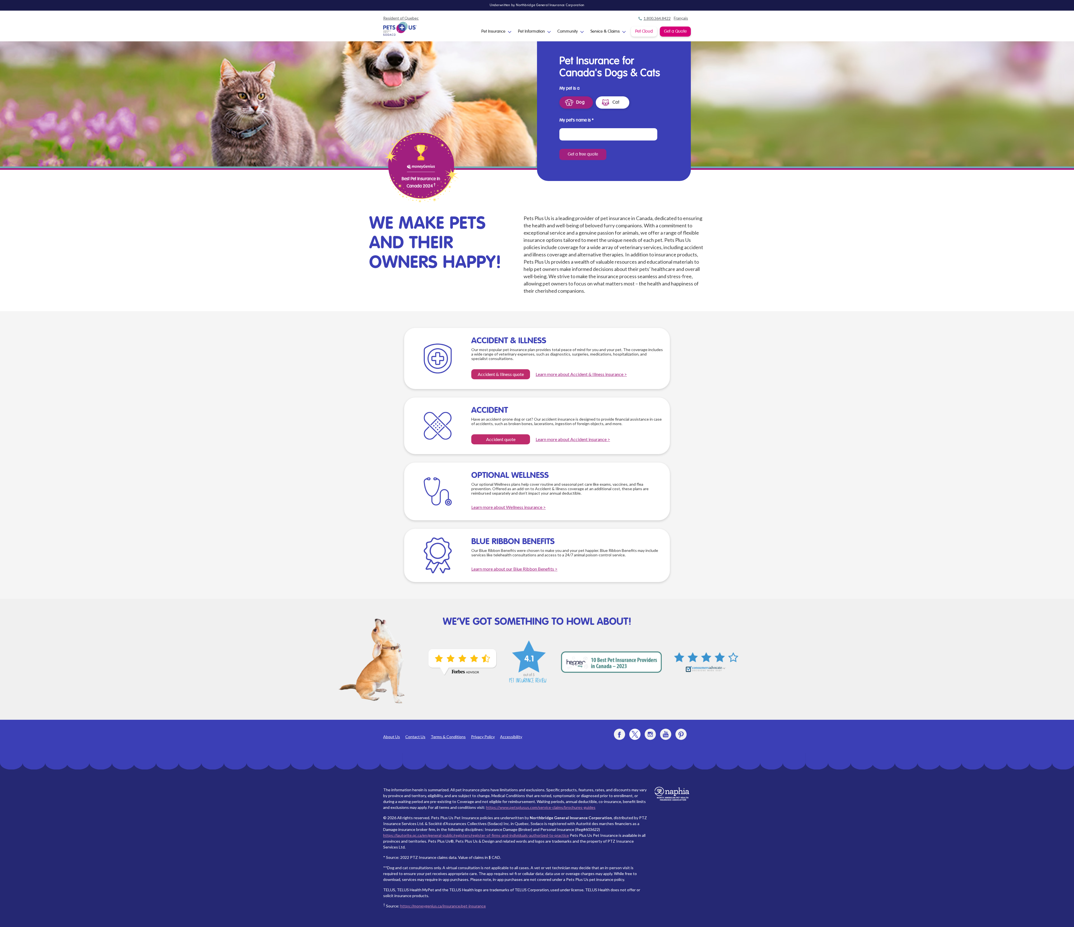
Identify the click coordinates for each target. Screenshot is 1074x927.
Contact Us (415, 736)
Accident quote (500, 439)
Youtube (665, 734)
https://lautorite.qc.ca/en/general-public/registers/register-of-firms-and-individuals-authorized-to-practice (476, 835)
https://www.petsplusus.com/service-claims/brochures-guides (540, 807)
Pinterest (681, 734)
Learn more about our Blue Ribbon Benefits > (514, 568)
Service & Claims (605, 31)
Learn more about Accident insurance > (573, 439)
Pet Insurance (493, 31)
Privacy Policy (483, 736)
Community (567, 31)
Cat (616, 102)
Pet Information (531, 31)
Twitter (634, 734)
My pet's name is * (576, 120)
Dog (580, 102)
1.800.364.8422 (657, 18)
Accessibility (511, 736)
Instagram (650, 734)
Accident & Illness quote (501, 374)
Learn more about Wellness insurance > (508, 507)
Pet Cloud (644, 31)
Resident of (401, 18)
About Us (391, 736)
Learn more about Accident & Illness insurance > (581, 374)
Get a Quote (675, 31)
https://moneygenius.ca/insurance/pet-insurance (443, 906)
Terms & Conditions (448, 736)
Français (681, 18)
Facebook (619, 734)
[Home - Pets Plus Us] (400, 29)
